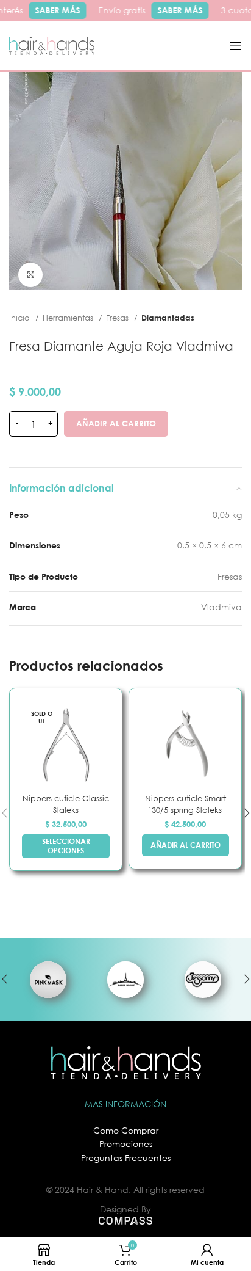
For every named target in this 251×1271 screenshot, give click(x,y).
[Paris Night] (125, 979)
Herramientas (69, 317)
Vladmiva (221, 607)
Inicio (20, 317)
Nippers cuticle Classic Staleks (66, 804)
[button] (185, 845)
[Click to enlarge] (30, 275)
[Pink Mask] (48, 979)
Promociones (125, 1143)
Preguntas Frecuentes (126, 1158)
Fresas (118, 317)
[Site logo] (51, 45)
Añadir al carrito (116, 423)
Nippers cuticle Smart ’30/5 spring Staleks (185, 804)
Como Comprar (125, 1130)
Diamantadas (167, 317)
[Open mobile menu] (236, 46)
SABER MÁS (54, 10)
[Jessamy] (203, 979)
